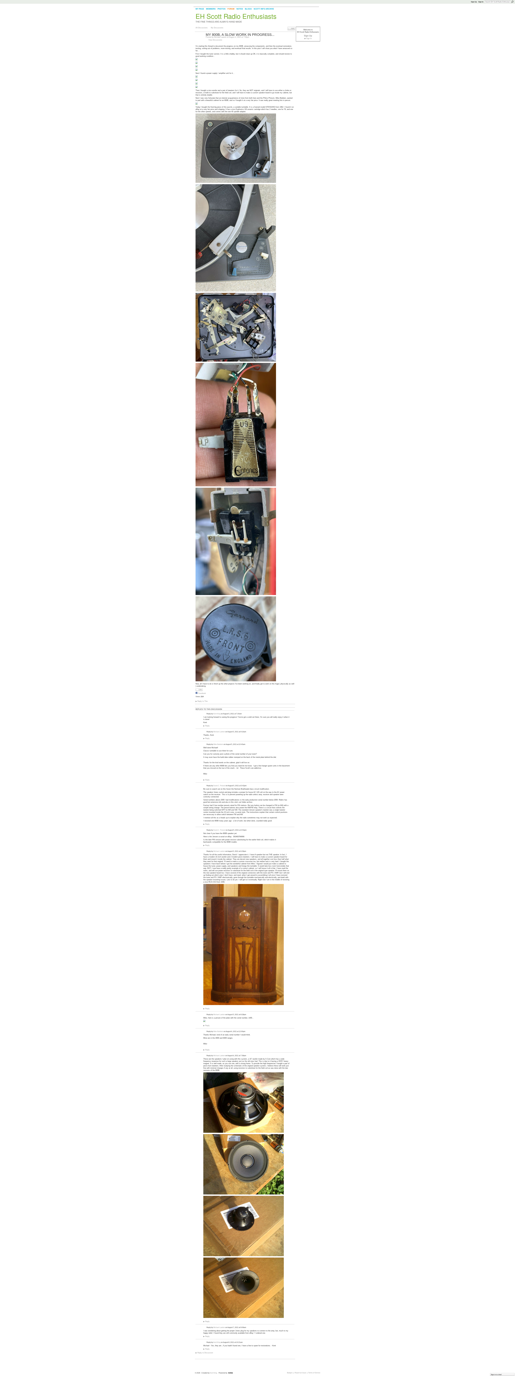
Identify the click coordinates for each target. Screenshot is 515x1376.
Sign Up (474, 2)
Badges (290, 1373)
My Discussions (217, 28)
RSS (197, 1357)
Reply (206, 726)
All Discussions (202, 28)
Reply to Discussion (204, 1353)
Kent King (216, 714)
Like (200, 690)
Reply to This (202, 701)
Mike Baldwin (218, 744)
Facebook (202, 693)
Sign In (480, 2)
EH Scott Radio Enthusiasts (236, 16)
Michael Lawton (220, 37)
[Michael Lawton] (200, 40)
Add (292, 28)
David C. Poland (219, 786)
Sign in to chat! (496, 1374)
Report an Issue (300, 1373)
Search (512, 2)
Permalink (205, 714)
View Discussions (215, 40)
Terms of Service (314, 1373)
